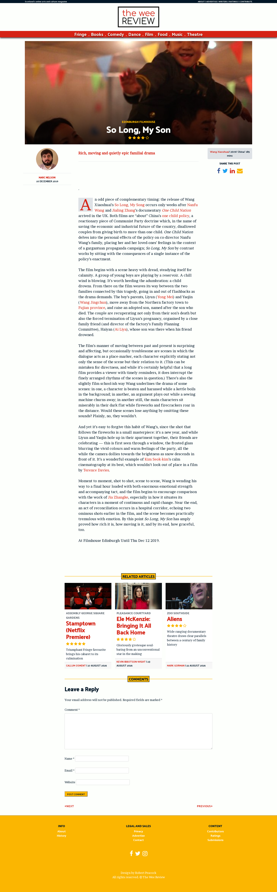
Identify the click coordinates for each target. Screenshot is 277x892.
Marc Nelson (47, 177)
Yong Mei (165, 297)
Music (177, 34)
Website (70, 782)
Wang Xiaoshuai (219, 151)
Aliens (174, 619)
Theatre (195, 34)
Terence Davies (96, 470)
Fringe (80, 34)
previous (204, 806)
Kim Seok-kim (156, 459)
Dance (134, 34)
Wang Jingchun (93, 302)
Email (70, 770)
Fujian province (91, 307)
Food (163, 34)
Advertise (138, 835)
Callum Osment (76, 665)
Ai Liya (120, 329)
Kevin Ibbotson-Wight (131, 661)
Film (149, 34)
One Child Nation (176, 210)
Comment (72, 709)
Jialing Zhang (123, 210)
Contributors (215, 831)
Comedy (116, 34)
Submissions (215, 839)
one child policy (175, 215)
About (61, 831)
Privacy (138, 831)
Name (69, 758)
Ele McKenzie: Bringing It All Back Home (134, 625)
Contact (138, 839)
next (70, 806)
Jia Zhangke (118, 497)
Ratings (215, 835)
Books (97, 34)
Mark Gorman (176, 665)
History (61, 835)
